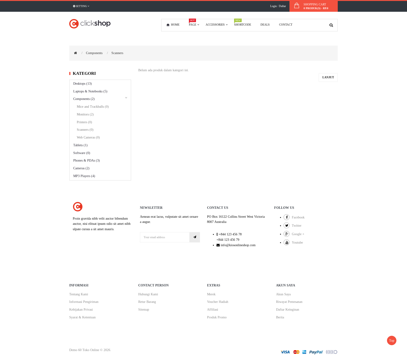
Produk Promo (217, 317)
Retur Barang (147, 302)
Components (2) (84, 99)
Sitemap (143, 309)
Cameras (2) (81, 168)
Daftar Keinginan (287, 309)
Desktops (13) (82, 83)
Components (94, 53)
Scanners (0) (85, 129)
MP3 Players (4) (84, 176)
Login (273, 6)
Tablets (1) (80, 145)
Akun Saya (283, 294)
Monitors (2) (85, 114)
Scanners (117, 53)
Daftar (282, 6)
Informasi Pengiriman (83, 302)
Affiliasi (212, 309)
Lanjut (328, 77)
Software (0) (81, 153)
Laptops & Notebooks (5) (90, 91)
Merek (211, 294)
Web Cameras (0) (88, 137)
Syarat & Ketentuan (82, 317)
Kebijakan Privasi (81, 309)
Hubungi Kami (148, 294)
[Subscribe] (195, 237)
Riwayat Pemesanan (289, 302)
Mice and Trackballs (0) (93, 106)
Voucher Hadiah (217, 302)
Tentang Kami (78, 294)
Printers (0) (84, 122)
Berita (280, 317)
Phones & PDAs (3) (86, 160)
